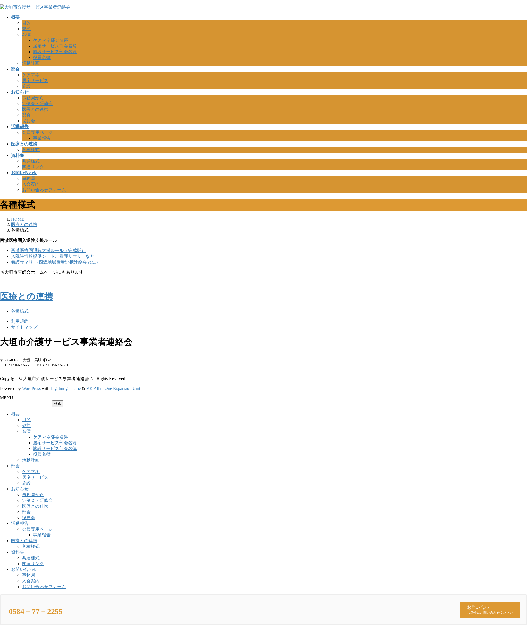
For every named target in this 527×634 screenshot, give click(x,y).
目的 (26, 23)
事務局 (28, 178)
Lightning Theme (66, 388)
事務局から (33, 97)
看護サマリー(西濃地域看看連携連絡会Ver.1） (55, 262)
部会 (26, 115)
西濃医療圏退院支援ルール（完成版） (48, 250)
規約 (26, 28)
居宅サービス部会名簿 (55, 46)
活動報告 (20, 523)
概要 (15, 414)
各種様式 (31, 149)
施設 (26, 86)
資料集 (17, 552)
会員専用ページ (37, 132)
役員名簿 (42, 57)
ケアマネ (31, 74)
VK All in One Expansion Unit (113, 388)
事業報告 (42, 138)
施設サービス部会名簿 (55, 51)
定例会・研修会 (37, 103)
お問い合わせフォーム (44, 190)
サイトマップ (24, 327)
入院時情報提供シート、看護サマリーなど (52, 256)
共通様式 (31, 161)
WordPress (31, 388)
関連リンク (33, 167)
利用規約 (20, 321)
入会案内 (31, 184)
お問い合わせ (24, 569)
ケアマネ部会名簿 (50, 40)
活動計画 (31, 63)
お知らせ (20, 488)
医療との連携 (35, 109)
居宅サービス (35, 80)
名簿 (26, 34)
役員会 (28, 120)
